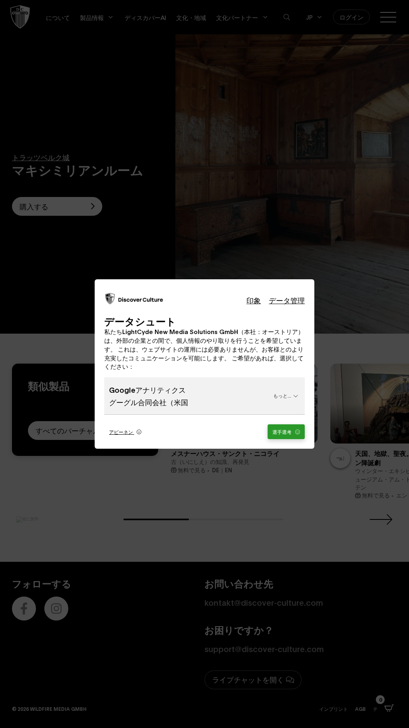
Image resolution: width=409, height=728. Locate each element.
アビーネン (121, 432)
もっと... (282, 395)
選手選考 (282, 432)
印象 (253, 300)
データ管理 (287, 300)
